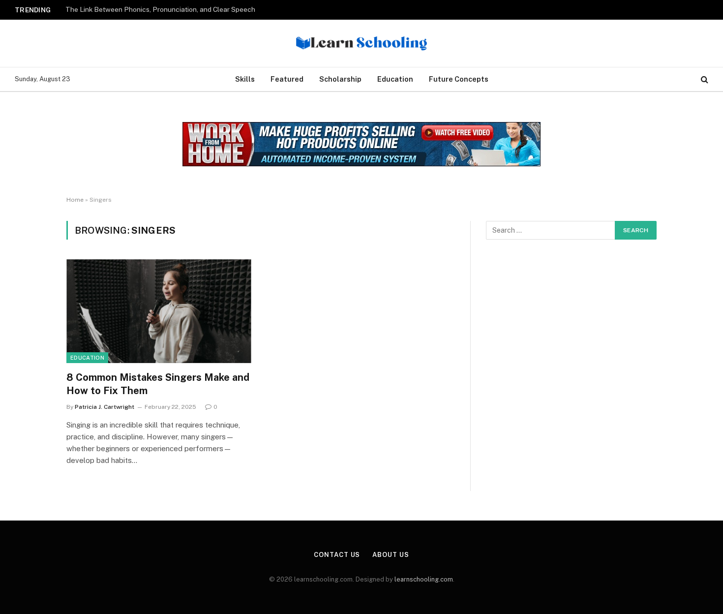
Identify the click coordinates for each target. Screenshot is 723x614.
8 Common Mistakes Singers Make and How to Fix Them (157, 384)
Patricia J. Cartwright (104, 406)
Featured (287, 79)
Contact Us (337, 554)
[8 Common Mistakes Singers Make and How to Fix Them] (158, 311)
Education (395, 79)
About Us (390, 554)
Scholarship (340, 79)
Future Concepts (458, 79)
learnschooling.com (423, 579)
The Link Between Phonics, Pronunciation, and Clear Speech (160, 9)
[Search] (703, 79)
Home (75, 199)
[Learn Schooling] (362, 43)
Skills (245, 79)
